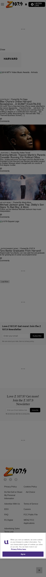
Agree (23, 554)
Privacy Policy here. (18, 549)
